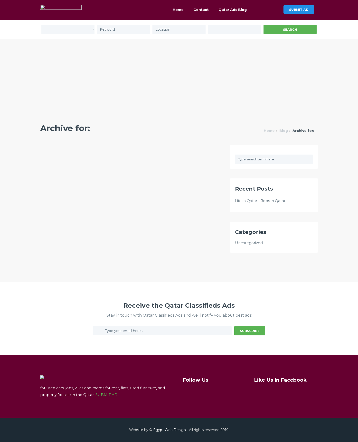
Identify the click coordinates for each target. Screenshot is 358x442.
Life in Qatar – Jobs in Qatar (260, 200)
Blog (283, 131)
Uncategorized (249, 242)
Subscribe (250, 331)
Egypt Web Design (169, 430)
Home (178, 10)
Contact (201, 10)
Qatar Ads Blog (232, 10)
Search (290, 29)
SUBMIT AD (299, 9)
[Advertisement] (179, 75)
